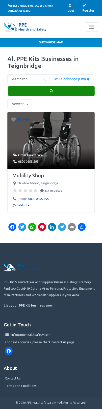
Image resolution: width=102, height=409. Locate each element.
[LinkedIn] (52, 227)
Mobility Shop (28, 175)
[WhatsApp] (32, 227)
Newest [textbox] (17, 104)
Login (72, 10)
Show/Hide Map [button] (51, 42)
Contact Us (13, 378)
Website (23, 205)
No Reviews (53, 190)
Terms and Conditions (21, 385)
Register (88, 10)
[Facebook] (12, 227)
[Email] (72, 227)
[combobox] (19, 103)
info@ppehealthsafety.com (31, 334)
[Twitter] (22, 227)
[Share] (82, 227)
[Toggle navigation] (91, 26)
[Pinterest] (42, 227)
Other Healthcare (30, 155)
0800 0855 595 (28, 161)
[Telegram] (62, 227)
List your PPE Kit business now (28, 305)
